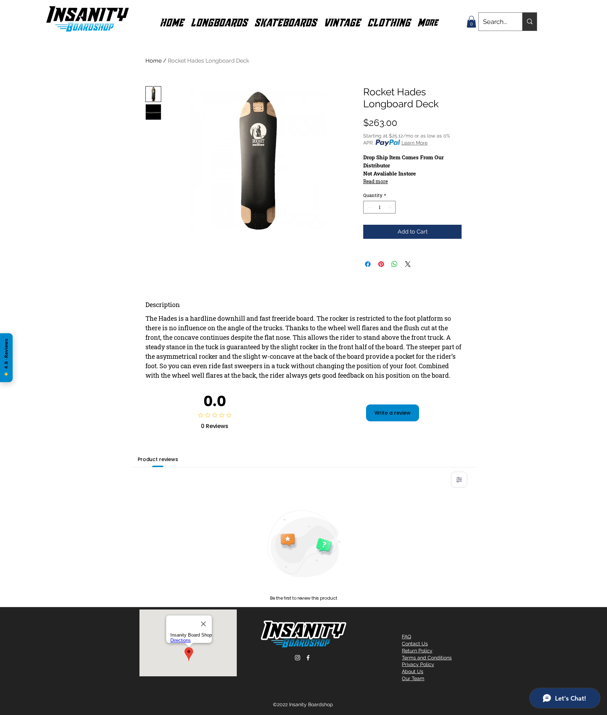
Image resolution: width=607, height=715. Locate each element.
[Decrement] (368, 207)
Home (153, 60)
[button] (219, 22)
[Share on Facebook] (368, 264)
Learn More (414, 143)
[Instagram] (297, 657)
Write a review (392, 412)
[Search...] (529, 22)
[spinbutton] (379, 207)
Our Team (413, 678)
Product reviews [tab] (158, 459)
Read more (375, 181)
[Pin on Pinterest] (381, 264)
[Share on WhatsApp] (394, 264)
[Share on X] (408, 264)
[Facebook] (308, 657)
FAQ (406, 636)
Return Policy (417, 650)
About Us (412, 671)
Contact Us (415, 643)
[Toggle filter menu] (459, 480)
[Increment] (390, 207)
